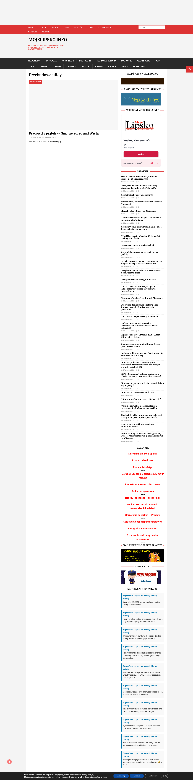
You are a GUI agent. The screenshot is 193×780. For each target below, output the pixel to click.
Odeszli (99, 66)
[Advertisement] (104, 15)
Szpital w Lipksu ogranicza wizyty (137, 195)
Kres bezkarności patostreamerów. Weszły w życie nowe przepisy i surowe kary (141, 262)
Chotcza (42, 27)
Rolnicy (112, 66)
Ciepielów (54, 27)
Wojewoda (46, 32)
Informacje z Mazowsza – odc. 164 (137, 392)
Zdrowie (57, 66)
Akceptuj (121, 776)
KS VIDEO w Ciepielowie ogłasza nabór (139, 316)
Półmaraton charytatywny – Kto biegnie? (141, 399)
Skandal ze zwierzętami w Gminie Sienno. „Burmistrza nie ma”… (141, 345)
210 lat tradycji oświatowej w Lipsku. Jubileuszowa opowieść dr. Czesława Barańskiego (138, 288)
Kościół (86, 66)
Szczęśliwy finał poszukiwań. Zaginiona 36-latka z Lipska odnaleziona (142, 228)
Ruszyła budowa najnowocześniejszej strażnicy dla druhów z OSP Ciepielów (139, 187)
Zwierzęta (71, 66)
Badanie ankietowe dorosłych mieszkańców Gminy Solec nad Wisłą (142, 354)
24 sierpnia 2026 (128, 441)
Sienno (90, 27)
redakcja (50, 137)
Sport (44, 66)
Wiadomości (34, 61)
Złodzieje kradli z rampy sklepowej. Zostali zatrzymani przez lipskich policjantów (141, 416)
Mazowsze (126, 61)
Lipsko (66, 27)
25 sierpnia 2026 (128, 402)
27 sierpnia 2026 (128, 312)
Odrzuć (137, 776)
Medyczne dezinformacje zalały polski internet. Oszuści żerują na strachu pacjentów (139, 307)
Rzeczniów (78, 27)
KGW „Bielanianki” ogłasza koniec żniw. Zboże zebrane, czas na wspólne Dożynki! (141, 375)
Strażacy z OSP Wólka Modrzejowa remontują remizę (137, 425)
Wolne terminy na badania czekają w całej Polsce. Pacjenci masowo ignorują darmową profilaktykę (142, 435)
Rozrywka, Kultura (106, 61)
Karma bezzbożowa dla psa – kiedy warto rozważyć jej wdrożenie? (141, 218)
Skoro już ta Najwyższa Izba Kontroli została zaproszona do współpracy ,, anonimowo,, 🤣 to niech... (142, 762)
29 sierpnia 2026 (128, 232)
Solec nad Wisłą (104, 27)
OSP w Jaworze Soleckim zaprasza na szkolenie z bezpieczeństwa (139, 177)
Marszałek (32, 32)
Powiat (31, 27)
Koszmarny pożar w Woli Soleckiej (137, 245)
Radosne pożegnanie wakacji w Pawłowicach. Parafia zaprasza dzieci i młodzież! (139, 325)
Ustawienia (153, 776)
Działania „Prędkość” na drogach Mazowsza (142, 298)
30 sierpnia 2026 (128, 182)
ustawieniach (101, 777)
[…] (59, 142)
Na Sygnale (51, 61)
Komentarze (139, 66)
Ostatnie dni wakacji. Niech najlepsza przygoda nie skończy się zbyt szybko (139, 407)
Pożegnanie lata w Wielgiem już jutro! (139, 279)
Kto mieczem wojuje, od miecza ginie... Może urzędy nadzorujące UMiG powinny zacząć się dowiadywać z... (142, 675)
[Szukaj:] (152, 27)
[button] (189, 69)
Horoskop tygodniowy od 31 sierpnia (138, 211)
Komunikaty (68, 61)
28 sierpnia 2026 (128, 241)
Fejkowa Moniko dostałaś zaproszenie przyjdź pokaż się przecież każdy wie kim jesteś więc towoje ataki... (142, 655)
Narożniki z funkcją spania (142, 453)
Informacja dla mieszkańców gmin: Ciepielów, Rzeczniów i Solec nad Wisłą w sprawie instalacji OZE (140, 364)
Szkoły (31, 66)
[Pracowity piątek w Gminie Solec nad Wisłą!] (73, 105)
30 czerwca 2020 (37, 137)
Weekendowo (143, 61)
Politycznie (85, 61)
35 (139, 257)
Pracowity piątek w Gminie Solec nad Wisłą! (64, 133)
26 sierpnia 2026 (128, 388)
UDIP (157, 61)
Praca (124, 66)
